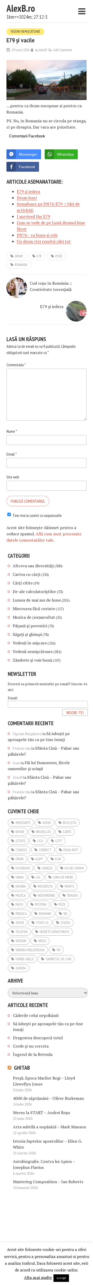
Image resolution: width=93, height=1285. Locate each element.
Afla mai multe (38, 1277)
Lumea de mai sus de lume (37, 600)
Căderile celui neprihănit (36, 1015)
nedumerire (46, 895)
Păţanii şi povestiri (30, 626)
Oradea (72, 895)
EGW (58, 859)
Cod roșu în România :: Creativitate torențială (51, 286)
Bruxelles (43, 831)
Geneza (47, 868)
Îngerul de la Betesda (32, 1054)
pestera (41, 904)
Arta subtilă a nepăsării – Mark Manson (49, 1127)
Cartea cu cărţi (26, 574)
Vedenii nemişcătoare (25, 31)
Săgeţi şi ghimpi (27, 634)
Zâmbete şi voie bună (32, 660)
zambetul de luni (58, 959)
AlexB (43, 50)
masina (21, 886)
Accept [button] (61, 1278)
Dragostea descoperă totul (38, 1038)
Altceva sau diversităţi (33, 566)
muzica (21, 895)
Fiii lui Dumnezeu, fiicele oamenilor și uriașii (39, 765)
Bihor (20, 831)
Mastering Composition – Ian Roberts (48, 1181)
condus (21, 850)
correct (45, 850)
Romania (21, 264)
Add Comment (62, 50)
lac (38, 877)
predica (21, 913)
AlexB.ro (20, 8)
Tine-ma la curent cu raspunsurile (37, 515)
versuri (21, 940)
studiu (65, 922)
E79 (39, 256)
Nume (11, 431)
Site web (12, 477)
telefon (22, 931)
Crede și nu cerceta (31, 1046)
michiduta (45, 886)
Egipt (39, 859)
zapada (21, 968)
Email (11, 454)
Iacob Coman (74, 868)
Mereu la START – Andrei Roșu (41, 1112)
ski (65, 913)
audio (46, 822)
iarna (20, 877)
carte (67, 831)
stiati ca (42, 922)
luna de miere (63, 877)
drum (19, 256)
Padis (19, 904)
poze (58, 256)
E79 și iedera (51, 306)
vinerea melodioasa (30, 950)
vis (58, 950)
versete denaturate (54, 931)
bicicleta (69, 822)
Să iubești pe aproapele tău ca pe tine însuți (39, 736)
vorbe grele (25, 959)
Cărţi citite (23, 583)
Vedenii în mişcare (30, 643)
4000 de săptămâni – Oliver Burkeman (48, 1098)
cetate (20, 840)
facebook (23, 868)
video (42, 940)
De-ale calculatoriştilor (34, 591)
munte (69, 886)
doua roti (70, 850)
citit (58, 840)
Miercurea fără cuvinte (34, 608)
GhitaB (22, 1067)
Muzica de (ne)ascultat (34, 617)
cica (40, 840)
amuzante (23, 822)
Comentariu (16, 364)
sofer (20, 922)
